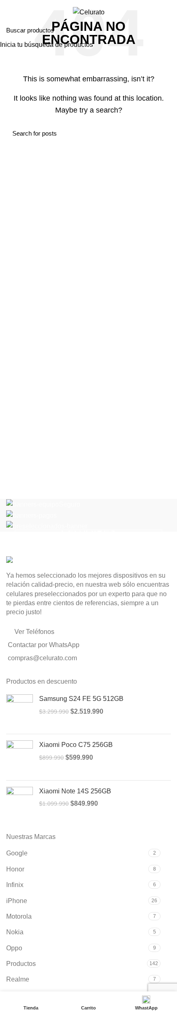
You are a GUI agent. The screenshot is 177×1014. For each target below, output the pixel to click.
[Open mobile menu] (10, 12)
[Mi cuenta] (168, 12)
